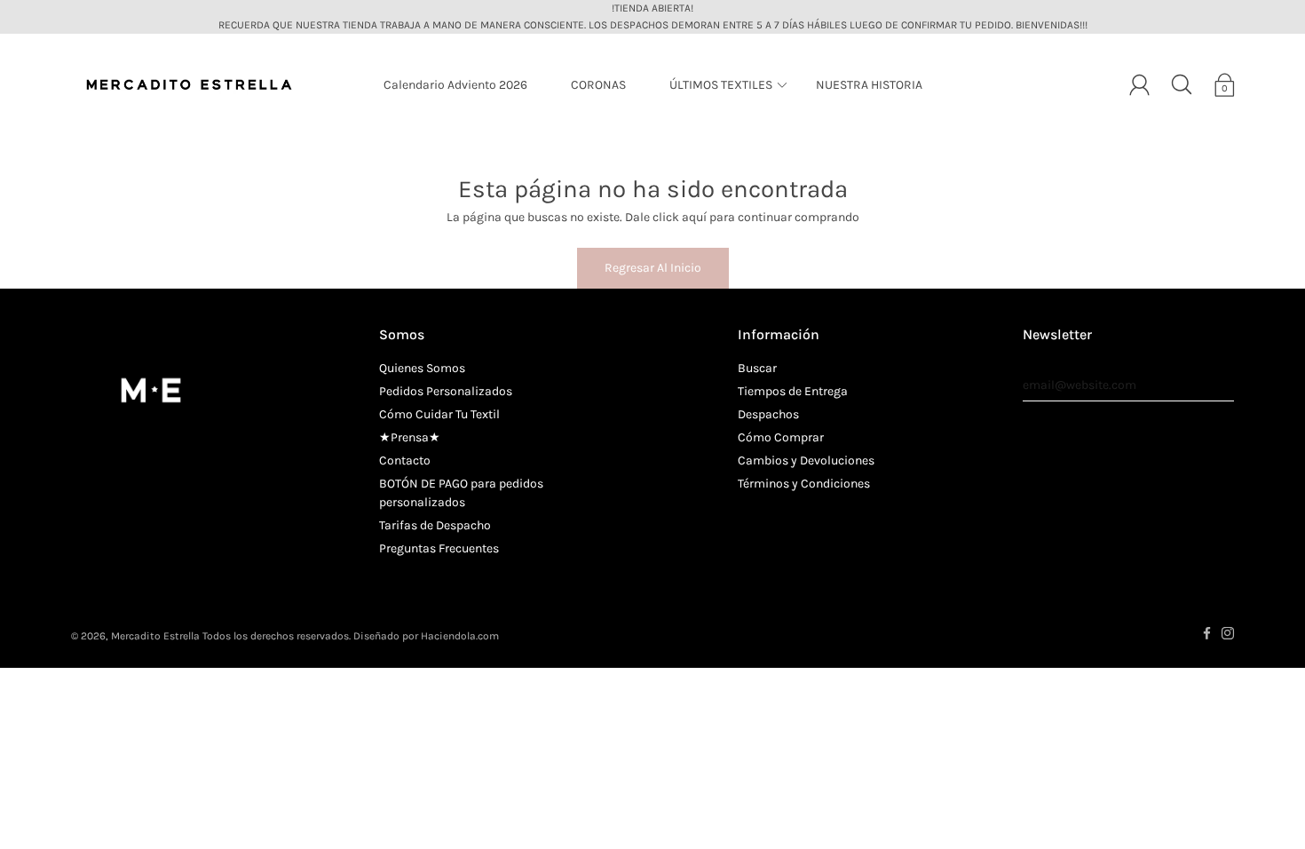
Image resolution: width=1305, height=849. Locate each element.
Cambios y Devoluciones (806, 460)
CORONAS (598, 84)
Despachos (768, 414)
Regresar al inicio (653, 267)
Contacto (405, 460)
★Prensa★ (409, 437)
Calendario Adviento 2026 (455, 84)
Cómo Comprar (781, 437)
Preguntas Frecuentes (439, 548)
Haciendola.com (460, 636)
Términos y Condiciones (804, 483)
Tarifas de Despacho (435, 525)
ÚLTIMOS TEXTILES (720, 84)
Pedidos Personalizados (445, 391)
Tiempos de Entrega (793, 391)
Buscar (757, 368)
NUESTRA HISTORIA (869, 84)
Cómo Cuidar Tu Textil (439, 414)
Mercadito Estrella (155, 636)
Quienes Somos (422, 368)
